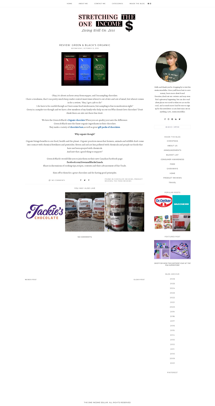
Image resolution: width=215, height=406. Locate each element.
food (172, 164)
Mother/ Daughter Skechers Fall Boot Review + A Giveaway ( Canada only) (181, 204)
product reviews (172, 178)
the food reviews (122, 181)
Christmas (172, 141)
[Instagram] (168, 119)
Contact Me (100, 4)
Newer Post (31, 280)
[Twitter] (179, 119)
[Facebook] (165, 119)
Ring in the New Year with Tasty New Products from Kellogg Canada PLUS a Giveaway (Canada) (163, 222)
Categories (117, 4)
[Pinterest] (172, 119)
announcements (172, 150)
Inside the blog (137, 4)
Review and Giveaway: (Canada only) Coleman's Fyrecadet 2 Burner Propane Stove (181, 222)
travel (172, 183)
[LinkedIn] (176, 119)
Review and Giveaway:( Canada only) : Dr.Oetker (163, 201)
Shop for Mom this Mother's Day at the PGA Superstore (172, 264)
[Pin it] (88, 180)
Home (69, 4)
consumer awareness (172, 159)
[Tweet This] (84, 180)
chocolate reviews (123, 179)
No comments (58, 180)
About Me (83, 4)
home (172, 173)
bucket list (172, 155)
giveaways (172, 169)
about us (172, 146)
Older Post (139, 280)
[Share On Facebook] (80, 180)
